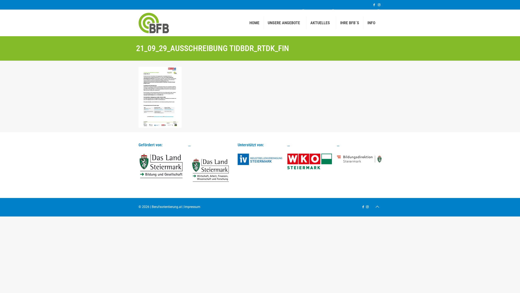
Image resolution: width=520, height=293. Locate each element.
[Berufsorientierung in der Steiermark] (154, 23)
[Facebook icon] (374, 5)
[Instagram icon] (379, 5)
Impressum (192, 207)
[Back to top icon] (377, 206)
